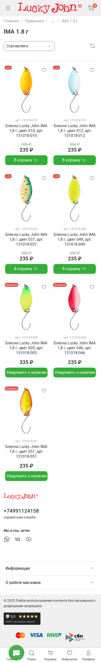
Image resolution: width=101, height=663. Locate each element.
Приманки (34, 21)
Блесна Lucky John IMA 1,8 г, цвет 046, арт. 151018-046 (75, 348)
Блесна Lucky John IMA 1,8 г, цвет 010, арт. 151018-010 (26, 130)
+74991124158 (21, 511)
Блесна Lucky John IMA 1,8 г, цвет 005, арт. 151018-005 (26, 348)
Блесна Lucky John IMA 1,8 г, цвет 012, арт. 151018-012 (75, 130)
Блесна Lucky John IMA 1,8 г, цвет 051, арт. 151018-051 (26, 451)
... (52, 21)
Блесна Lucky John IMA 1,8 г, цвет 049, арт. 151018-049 (75, 239)
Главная (11, 21)
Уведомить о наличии (26, 372)
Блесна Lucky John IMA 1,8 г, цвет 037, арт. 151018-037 (26, 239)
